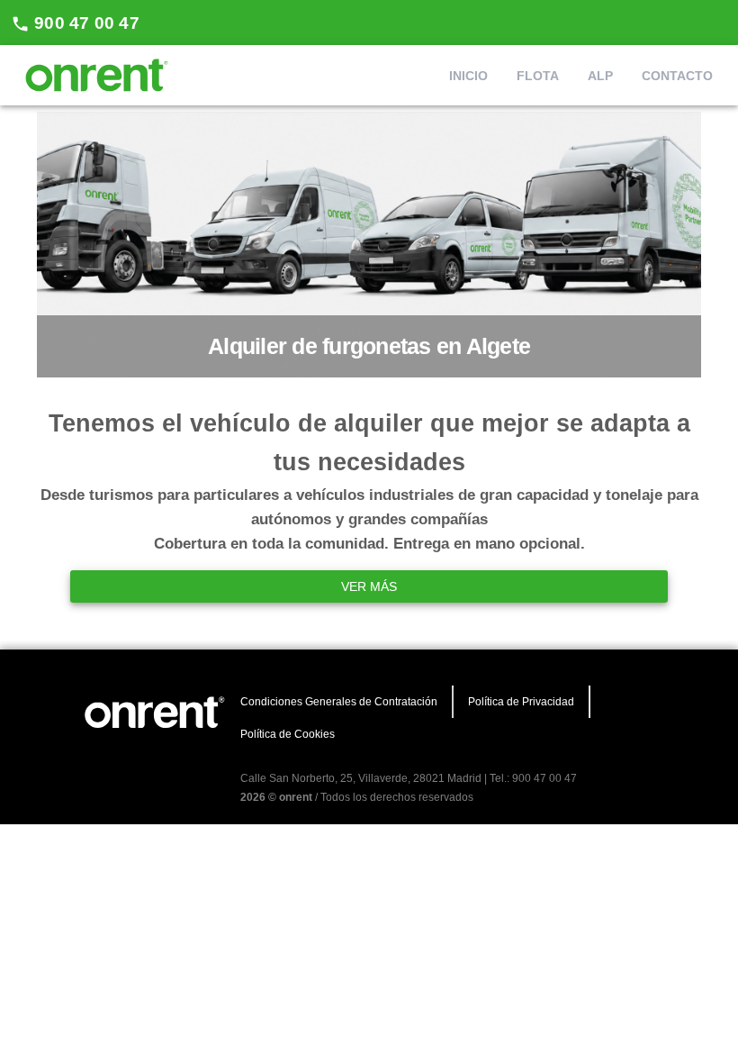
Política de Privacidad (521, 701)
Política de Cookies (287, 734)
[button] (468, 75)
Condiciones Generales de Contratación (338, 701)
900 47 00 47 (85, 23)
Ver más (369, 586)
